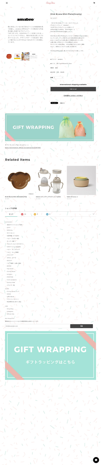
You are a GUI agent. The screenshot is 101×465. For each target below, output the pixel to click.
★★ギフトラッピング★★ (14, 224)
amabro (9, 274)
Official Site (10, 314)
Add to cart (73, 89)
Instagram (10, 311)
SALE (8, 227)
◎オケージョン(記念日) (14, 246)
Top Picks (10, 268)
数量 (51, 77)
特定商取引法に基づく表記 (14, 301)
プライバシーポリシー (13, 299)
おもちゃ (9, 260)
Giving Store (11, 271)
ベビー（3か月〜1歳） (13, 238)
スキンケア (10, 255)
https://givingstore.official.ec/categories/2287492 (23, 147)
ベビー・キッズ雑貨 (13, 252)
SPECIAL (10, 230)
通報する (62, 103)
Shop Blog (10, 309)
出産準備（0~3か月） (13, 235)
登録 (81, 326)
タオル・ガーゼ (11, 257)
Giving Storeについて (13, 291)
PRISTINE (10, 277)
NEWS (9, 294)
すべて (11, 214)
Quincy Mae (11, 282)
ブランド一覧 (11, 285)
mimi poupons (12, 279)
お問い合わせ (10, 296)
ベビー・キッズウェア (13, 249)
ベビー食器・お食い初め (14, 263)
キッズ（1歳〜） (11, 241)
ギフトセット (11, 233)
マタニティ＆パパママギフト (15, 244)
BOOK (9, 266)
